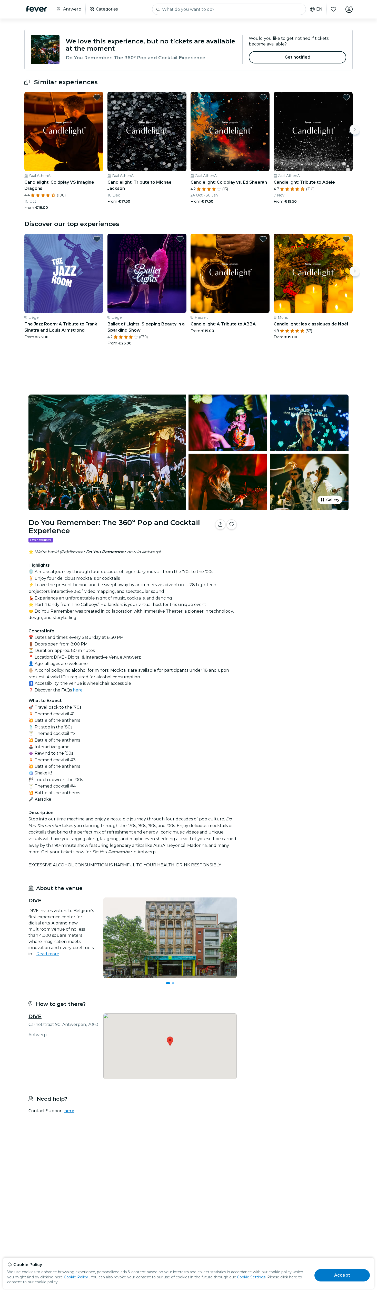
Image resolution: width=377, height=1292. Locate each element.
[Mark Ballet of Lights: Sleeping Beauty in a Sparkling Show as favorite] (180, 239)
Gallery (332, 500)
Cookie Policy (76, 1277)
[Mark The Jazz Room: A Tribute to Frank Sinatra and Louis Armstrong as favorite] (97, 239)
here (78, 690)
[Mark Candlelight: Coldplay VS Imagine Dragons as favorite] (97, 97)
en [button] (319, 9)
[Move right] (355, 129)
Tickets (295, 540)
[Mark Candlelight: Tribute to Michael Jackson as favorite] (180, 97)
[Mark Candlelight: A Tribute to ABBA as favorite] (263, 239)
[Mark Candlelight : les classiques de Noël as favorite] (346, 239)
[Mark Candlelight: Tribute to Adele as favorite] (346, 97)
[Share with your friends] (220, 524)
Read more (47, 953)
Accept (342, 1275)
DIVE (35, 1016)
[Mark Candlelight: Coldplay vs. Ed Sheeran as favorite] (263, 97)
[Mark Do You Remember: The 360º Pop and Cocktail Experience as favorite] (231, 524)
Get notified (298, 57)
